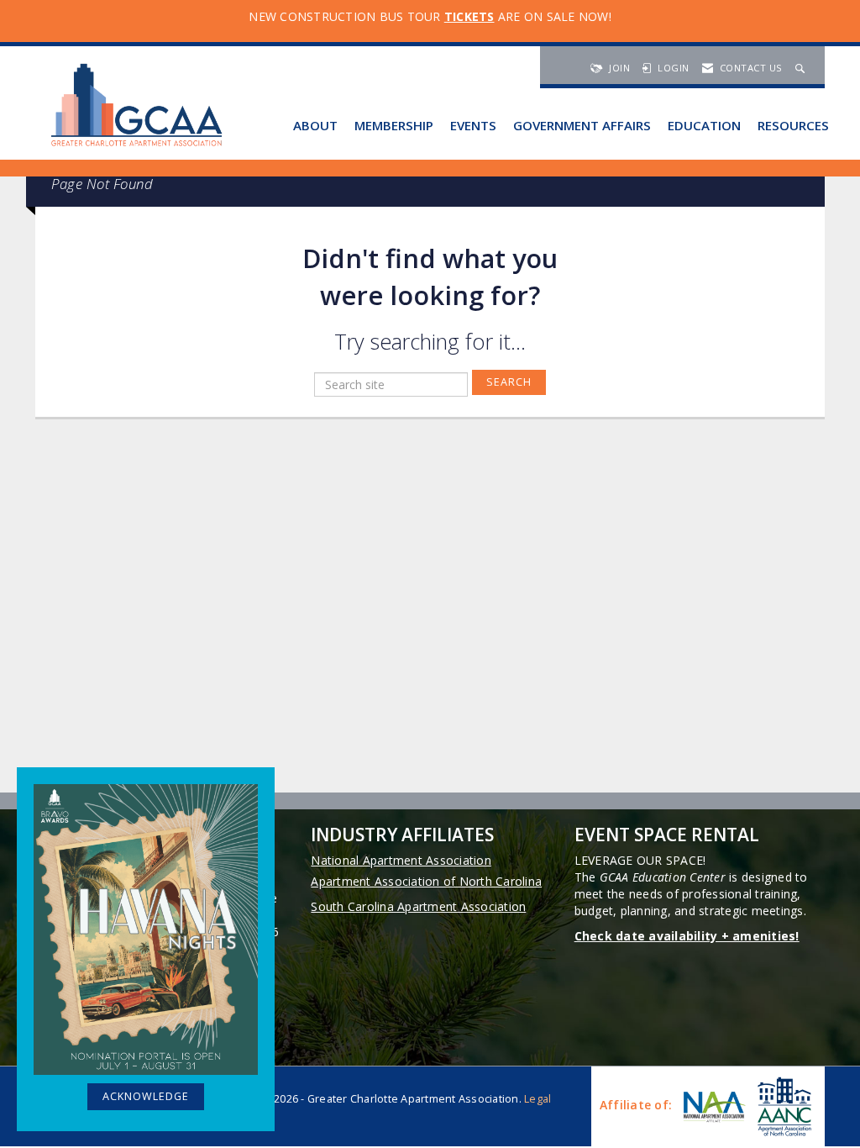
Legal (537, 1099)
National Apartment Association (401, 860)
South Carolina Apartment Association (418, 906)
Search (509, 382)
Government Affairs (582, 125)
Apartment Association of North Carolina (426, 881)
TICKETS (469, 16)
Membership (393, 125)
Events (473, 125)
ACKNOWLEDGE (145, 1096)
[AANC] (782, 1106)
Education (704, 125)
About (315, 125)
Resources (793, 125)
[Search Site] (802, 67)
